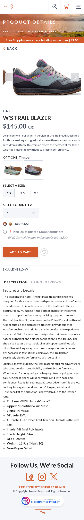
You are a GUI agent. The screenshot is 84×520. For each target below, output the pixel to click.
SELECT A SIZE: (14, 185)
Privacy (34, 486)
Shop (7, 31)
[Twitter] (54, 477)
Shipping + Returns (53, 486)
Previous (9, 77)
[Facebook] (30, 477)
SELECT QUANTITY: (17, 205)
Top (43, 512)
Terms (23, 486)
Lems (20, 31)
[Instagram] (42, 477)
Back (11, 48)
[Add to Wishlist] (44, 252)
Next (75, 77)
